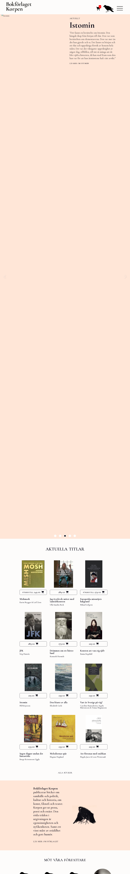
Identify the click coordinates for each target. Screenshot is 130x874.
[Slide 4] (70, 536)
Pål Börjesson (25, 706)
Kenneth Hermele (57, 656)
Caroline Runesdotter (89, 706)
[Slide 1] (55, 536)
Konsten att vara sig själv (92, 650)
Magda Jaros (85, 757)
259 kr (31, 746)
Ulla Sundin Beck (57, 605)
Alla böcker (65, 772)
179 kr (62, 643)
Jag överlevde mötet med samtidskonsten (62, 600)
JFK (21, 650)
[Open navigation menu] (120, 8)
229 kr (92, 643)
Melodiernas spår (58, 753)
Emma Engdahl (86, 654)
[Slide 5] (75, 536)
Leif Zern (37, 602)
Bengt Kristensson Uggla (30, 759)
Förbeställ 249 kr (31, 592)
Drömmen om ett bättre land (61, 652)
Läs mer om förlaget (45, 841)
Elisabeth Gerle (56, 706)
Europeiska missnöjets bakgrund (91, 600)
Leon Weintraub (99, 757)
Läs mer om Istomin (79, 63)
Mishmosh (25, 599)
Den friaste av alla (58, 702)
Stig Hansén (25, 654)
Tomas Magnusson (99, 708)
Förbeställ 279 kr (92, 592)
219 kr (31, 695)
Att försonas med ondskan (93, 753)
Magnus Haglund (57, 757)
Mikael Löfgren (86, 605)
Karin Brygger (25, 602)
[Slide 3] (65, 536)
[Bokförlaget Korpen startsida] (18, 7)
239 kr (62, 695)
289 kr (61, 592)
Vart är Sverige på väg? (91, 702)
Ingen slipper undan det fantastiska (31, 755)
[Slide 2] (60, 536)
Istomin (82, 25)
